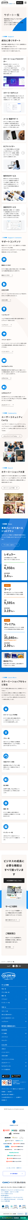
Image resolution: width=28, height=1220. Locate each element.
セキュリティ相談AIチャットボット (7, 1193)
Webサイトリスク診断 (14, 1191)
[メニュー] (25, 3)
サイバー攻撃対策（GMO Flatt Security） (8, 1199)
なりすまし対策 (20, 1199)
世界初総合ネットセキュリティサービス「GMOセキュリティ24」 (12, 1190)
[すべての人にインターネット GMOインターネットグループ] (12, 1214)
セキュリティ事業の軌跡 (5, 1201)
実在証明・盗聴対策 (4, 1195)
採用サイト (19, 1168)
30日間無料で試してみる (14, 880)
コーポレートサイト (11, 1168)
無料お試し (19, 2)
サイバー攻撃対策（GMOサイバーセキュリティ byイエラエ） (12, 1197)
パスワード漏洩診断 (4, 1191)
